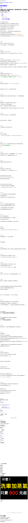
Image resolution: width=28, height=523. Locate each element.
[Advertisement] (4, 507)
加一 (0, 400)
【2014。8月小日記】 (6, 18)
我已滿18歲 (2, 521)
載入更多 (1, 410)
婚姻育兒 (6, 12)
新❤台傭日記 (3, 5)
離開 (4, 521)
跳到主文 (1, 7)
